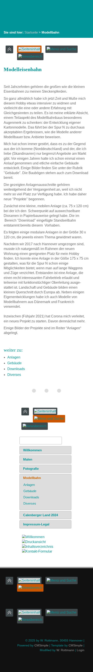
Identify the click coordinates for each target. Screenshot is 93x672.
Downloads (16, 369)
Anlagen (13, 357)
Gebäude (14, 363)
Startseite (31, 32)
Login (80, 650)
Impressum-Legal (36, 524)
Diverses (14, 375)
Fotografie (31, 468)
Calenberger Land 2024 (40, 515)
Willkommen (32, 450)
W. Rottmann (65, 650)
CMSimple (41, 645)
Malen (27, 459)
